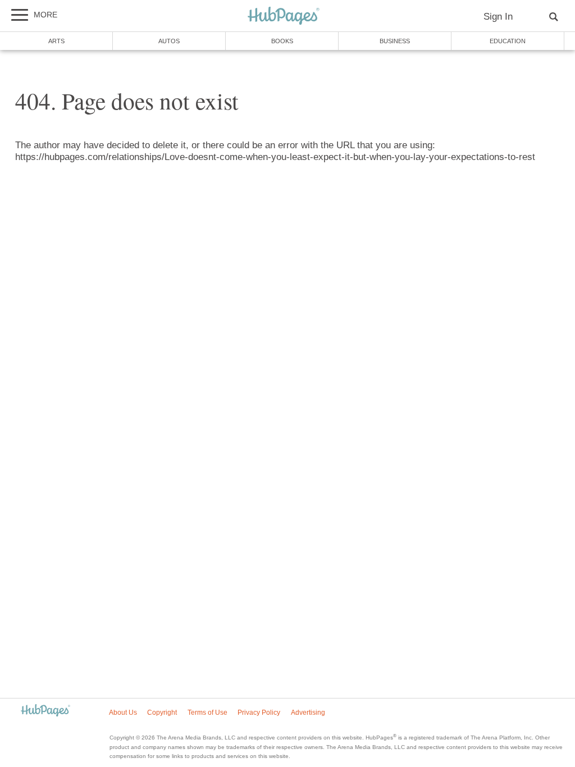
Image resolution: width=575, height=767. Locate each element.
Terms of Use (207, 712)
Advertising (308, 712)
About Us (123, 712)
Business (395, 41)
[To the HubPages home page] (45, 711)
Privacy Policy (259, 712)
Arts (56, 41)
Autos (169, 41)
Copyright (162, 712)
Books (282, 41)
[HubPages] (283, 16)
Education (508, 41)
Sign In (498, 16)
